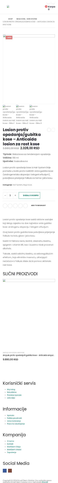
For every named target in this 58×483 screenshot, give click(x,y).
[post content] (29, 314)
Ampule (5, 352)
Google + (20, 206)
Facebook (5, 206)
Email (25, 206)
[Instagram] (53, 2)
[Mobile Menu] (5, 8)
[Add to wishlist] (54, 352)
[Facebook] (48, 2)
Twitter (10, 206)
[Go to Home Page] (3, 18)
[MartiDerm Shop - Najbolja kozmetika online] (14, 6)
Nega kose (27, 185)
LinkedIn (15, 206)
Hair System (17, 185)
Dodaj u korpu (31, 195)
